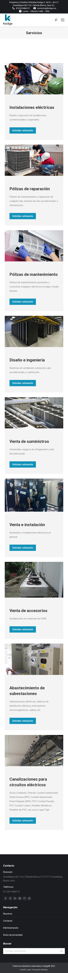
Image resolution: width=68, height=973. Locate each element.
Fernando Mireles (40, 969)
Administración (10, 928)
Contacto (7, 921)
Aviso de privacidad (12, 935)
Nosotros (7, 913)
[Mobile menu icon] (62, 20)
